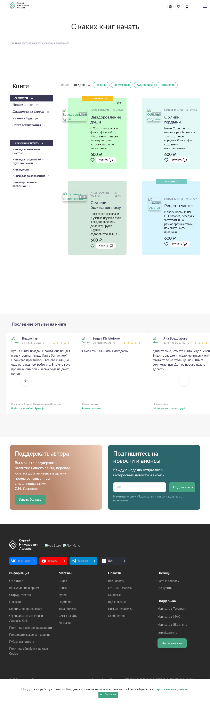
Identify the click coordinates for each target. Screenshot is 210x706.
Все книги (23, 98)
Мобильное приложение (25, 609)
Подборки (65, 602)
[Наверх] (203, 663)
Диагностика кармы (31, 111)
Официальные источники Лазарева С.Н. (26, 618)
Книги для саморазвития (31, 176)
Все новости (116, 581)
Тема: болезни (68, 609)
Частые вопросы (168, 581)
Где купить (165, 588)
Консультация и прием (24, 588)
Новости (15, 602)
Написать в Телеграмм (172, 608)
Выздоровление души (105, 119)
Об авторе (16, 581)
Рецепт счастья (178, 206)
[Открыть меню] (205, 7)
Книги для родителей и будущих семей (28, 161)
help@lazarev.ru (167, 632)
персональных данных (172, 689)
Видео (63, 581)
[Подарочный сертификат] (170, 6)
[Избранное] (92, 160)
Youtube (52, 561)
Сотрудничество (20, 595)
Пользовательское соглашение (29, 634)
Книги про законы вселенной (25, 184)
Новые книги (26, 105)
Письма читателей (120, 609)
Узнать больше (30, 499)
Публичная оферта (21, 641)
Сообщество (116, 616)
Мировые (114, 595)
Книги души (23, 169)
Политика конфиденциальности (30, 628)
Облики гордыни (172, 119)
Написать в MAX (169, 616)
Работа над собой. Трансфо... (29, 408)
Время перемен (91, 408)
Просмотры (167, 85)
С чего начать (68, 616)
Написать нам (172, 643)
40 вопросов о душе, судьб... (170, 408)
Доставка (65, 623)
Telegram (83, 561)
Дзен (111, 561)
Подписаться (183, 487)
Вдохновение (117, 602)
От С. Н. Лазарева (120, 588)
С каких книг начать (28, 143)
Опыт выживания (29, 125)
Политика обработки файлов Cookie (28, 651)
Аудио (63, 595)
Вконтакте (24, 561)
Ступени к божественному (105, 205)
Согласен (110, 694)
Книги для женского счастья (26, 151)
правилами (120, 500)
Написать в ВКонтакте (172, 624)
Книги (63, 588)
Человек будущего (28, 118)
